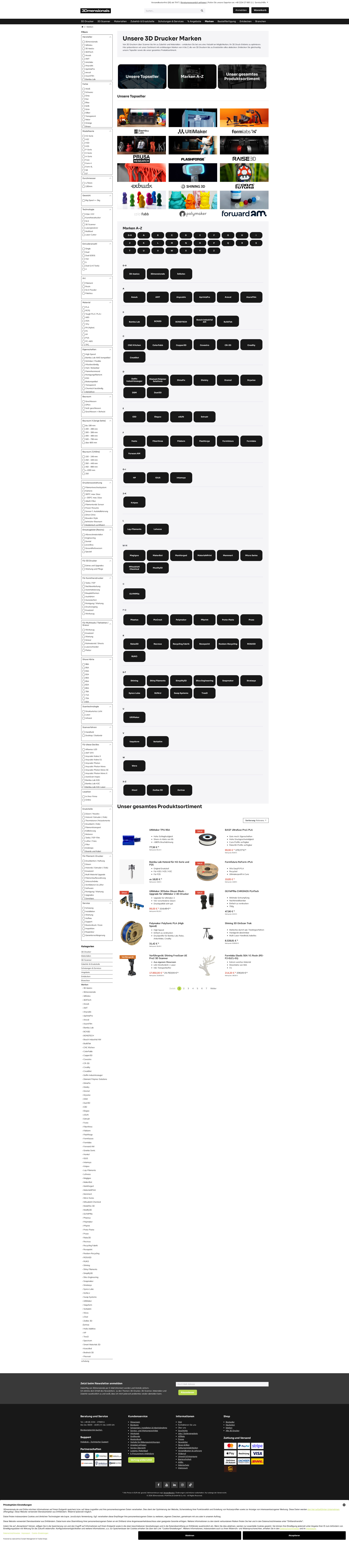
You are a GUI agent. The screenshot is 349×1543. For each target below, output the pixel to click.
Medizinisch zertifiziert (95, 525)
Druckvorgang (91, 607)
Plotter (88, 650)
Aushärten (89, 596)
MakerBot (87, 1182)
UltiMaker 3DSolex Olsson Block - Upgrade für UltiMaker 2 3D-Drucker (169, 892)
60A (87, 701)
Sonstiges (89, 898)
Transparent (90, 116)
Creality (86, 1067)
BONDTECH (88, 1035)
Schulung (89, 908)
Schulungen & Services (91, 968)
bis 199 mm (90, 425)
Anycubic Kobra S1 (93, 759)
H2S (87, 146)
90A (87, 678)
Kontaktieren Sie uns (187, 1425)
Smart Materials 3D (91, 1344)
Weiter (213, 988)
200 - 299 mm (91, 429)
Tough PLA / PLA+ (93, 314)
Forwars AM (134, 453)
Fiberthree (87, 1126)
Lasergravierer (91, 228)
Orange (88, 123)
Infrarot (88, 718)
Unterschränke (91, 881)
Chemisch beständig (94, 388)
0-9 (130, 235)
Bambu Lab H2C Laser (95, 787)
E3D (85, 1107)
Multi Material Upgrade (95, 874)
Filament (89, 283)
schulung (85, 1361)
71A (87, 695)
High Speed (90, 354)
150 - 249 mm (91, 456)
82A (87, 684)
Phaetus (87, 1218)
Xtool (134, 790)
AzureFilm (89, 76)
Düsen (88, 864)
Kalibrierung (90, 831)
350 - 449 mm (91, 463)
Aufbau (88, 918)
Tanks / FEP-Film (92, 837)
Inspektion (89, 928)
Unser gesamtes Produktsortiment (242, 76)
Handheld (89, 732)
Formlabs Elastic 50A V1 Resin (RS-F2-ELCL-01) (244, 957)
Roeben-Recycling (91, 1253)
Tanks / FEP (90, 583)
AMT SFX (89, 753)
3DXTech (89, 52)
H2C (87, 139)
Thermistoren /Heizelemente (97, 820)
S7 (86, 173)
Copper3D (87, 1055)
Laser (87, 714)
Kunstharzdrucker (93, 217)
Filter (87, 844)
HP (84, 1332)
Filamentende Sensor (94, 504)
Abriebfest (89, 392)
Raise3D (87, 1237)
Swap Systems (90, 1297)
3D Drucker (86, 952)
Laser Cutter (90, 234)
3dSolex (88, 45)
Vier (87, 259)
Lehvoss (87, 1174)
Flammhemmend (92, 371)
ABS (87, 317)
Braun (88, 126)
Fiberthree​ (158, 441)
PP (86, 334)
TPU (87, 324)
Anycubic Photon (92, 763)
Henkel (86, 1154)
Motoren (89, 834)
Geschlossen (90, 401)
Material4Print (89, 1190)
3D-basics (89, 48)
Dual (87, 252)
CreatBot (87, 1071)
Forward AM (88, 1146)
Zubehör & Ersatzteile (90, 964)
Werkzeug (89, 613)
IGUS (85, 1158)
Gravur (88, 640)
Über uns (182, 1427)
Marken (84, 984)
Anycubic (89, 65)
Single (88, 248)
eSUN (85, 1115)
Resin (87, 286)
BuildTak (87, 1043)
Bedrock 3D (88, 1352)
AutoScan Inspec (92, 776)
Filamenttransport (93, 827)
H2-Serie (89, 136)
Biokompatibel (91, 381)
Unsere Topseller (142, 76)
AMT (87, 59)
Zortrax (181, 790)
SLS (87, 221)
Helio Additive (89, 1328)
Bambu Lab (90, 79)
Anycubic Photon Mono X (96, 773)
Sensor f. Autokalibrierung (96, 511)
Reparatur (89, 932)
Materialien (86, 956)
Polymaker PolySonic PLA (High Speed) (166, 924)
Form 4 (88, 163)
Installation (90, 911)
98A (87, 664)
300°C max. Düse (92, 494)
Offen (87, 405)
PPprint (86, 1225)
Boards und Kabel (93, 851)
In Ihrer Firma (91, 796)
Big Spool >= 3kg (92, 200)
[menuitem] (227, 21)
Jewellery (89, 545)
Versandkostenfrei (159, 2)
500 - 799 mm (91, 439)
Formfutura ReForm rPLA (239, 862)
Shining (86, 1265)
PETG (87, 310)
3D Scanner (90, 224)
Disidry (86, 1087)
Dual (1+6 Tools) (92, 265)
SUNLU (86, 1293)
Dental (88, 541)
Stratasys (87, 1285)
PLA (87, 307)
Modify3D (87, 1210)
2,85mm (88, 186)
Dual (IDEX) (90, 255)
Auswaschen (91, 600)
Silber (87, 112)
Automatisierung (92, 589)
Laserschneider (92, 647)
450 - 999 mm (91, 467)
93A (87, 671)
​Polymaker (181, 620)
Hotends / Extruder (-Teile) (96, 867)
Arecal (86, 1019)
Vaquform (87, 1305)
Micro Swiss (88, 1198)
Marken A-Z (192, 76)
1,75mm (88, 183)
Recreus (87, 1241)
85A (87, 681)
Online (88, 800)
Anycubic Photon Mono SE (96, 770)
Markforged (88, 1186)
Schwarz (89, 92)
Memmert (87, 1194)
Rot (86, 99)
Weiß (87, 89)
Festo (85, 1122)
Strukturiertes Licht (93, 711)
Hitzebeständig (92, 364)
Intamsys (87, 1162)
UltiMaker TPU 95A (159, 829)
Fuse (87, 160)
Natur (87, 119)
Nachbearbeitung (92, 586)
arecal (88, 72)
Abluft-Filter (90, 501)
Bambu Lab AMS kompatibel (97, 357)
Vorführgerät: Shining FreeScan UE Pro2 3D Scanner (168, 957)
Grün (87, 109)
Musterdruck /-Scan (93, 925)
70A (87, 698)
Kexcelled (87, 1348)
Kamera (88, 491)
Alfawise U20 (91, 749)
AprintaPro (90, 69)
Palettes (89, 293)
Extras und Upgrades (94, 565)
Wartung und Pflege (94, 569)
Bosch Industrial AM (92, 1039)
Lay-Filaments (89, 1170)
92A (87, 674)
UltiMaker (87, 1301)
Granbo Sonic (89, 1150)
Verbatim (87, 1309)
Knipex (86, 1166)
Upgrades (89, 895)
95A (87, 667)
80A (87, 688)
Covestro (87, 1059)
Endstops (89, 848)
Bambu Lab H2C (92, 783)
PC (86, 331)
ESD (87, 378)
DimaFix (86, 1083)
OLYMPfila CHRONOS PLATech (242, 891)
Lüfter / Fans (91, 841)
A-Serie (88, 156)
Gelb (87, 106)
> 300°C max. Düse (93, 497)
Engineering (90, 538)
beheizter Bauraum (93, 521)
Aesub (88, 55)
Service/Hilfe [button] (260, 2)
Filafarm (87, 1130)
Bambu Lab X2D (92, 780)
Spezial (88, 551)
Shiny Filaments (90, 1269)
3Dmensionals (91, 41)
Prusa (85, 1233)
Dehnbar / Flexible (93, 361)
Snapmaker (88, 1281)
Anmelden (241, 10)
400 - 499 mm (91, 436)
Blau (87, 102)
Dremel (86, 1091)
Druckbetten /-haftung (95, 861)
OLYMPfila (87, 1214)
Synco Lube (88, 1289)
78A (87, 691)
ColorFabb (87, 1051)
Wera (85, 1313)
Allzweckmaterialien (94, 534)
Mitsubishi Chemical (92, 1202)
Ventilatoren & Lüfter (94, 885)
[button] (256, 820)
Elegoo (86, 1111)
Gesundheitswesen (93, 548)
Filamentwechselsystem (95, 487)
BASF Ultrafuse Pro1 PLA (239, 829)
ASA (87, 321)
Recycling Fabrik (90, 1245)
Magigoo (87, 1178)
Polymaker (88, 1221)
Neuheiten (230, 1425)
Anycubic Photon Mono (95, 766)
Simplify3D (88, 1273)
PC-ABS (89, 341)
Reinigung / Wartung (94, 603)
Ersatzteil (89, 610)
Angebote (85, 972)
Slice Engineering (90, 1277)
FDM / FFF (89, 214)
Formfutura (88, 1138)
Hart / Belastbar (92, 368)
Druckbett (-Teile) (92, 824)
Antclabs (89, 62)
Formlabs (87, 1142)
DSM (85, 1099)
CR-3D (86, 1063)
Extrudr (86, 1119)
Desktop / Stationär (93, 735)
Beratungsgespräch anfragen (193, 2)
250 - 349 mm (91, 460)
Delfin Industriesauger (93, 1075)
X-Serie (88, 153)
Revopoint (87, 1249)
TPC (87, 344)
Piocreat (87, 1356)
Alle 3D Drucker (232, 1430)
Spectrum (87, 1340)
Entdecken (85, 976)
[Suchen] (202, 10)
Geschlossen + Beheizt (95, 411)
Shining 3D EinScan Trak (238, 923)
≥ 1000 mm (90, 470)
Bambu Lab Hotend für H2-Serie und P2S (169, 863)
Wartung (89, 636)
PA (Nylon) (89, 327)
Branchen (85, 980)
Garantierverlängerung (95, 935)
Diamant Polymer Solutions (95, 1079)
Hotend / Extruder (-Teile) (96, 817)
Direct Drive (90, 514)
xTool (85, 1317)
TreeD (86, 1336)
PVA (87, 338)
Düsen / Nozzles (92, 813)
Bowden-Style (91, 518)
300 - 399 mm (91, 432)
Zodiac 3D (87, 1321)
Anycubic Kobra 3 (93, 756)
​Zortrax (86, 1324)
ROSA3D (87, 1257)
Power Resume (92, 508)
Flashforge (88, 1134)
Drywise (87, 1095)
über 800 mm (91, 442)
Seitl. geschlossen (93, 408)
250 (87, 473)
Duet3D (86, 1103)
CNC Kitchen (89, 1047)
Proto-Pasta (88, 1229)
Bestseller (230, 1422)
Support (88, 921)
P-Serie (88, 149)
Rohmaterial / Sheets (94, 643)
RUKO (86, 1261)
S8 (86, 170)
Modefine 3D (89, 1206)
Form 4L (89, 166)
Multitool (89, 231)
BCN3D (86, 1031)
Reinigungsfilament (93, 374)
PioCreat (157, 620)
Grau (87, 95)
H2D (87, 143)
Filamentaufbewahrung (95, 878)
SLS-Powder (91, 290)
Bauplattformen (92, 593)
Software (89, 888)
